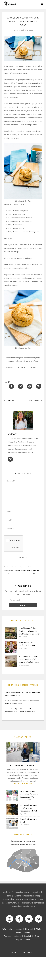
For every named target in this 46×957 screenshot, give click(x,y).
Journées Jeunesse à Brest (28, 820)
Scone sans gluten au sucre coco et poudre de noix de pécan (23, 21)
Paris (4, 929)
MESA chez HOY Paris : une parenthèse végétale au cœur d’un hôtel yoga (29, 659)
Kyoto (36, 936)
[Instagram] (9, 919)
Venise (39, 929)
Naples (19, 940)
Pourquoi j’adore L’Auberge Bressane (27, 643)
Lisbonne (17, 936)
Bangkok (27, 936)
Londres (19, 929)
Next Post (34, 400)
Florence (7, 936)
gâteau (33, 367)
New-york (29, 929)
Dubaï (27, 940)
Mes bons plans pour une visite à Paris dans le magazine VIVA (29, 794)
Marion (12, 434)
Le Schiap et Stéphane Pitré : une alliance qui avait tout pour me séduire (30, 631)
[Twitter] (29, 919)
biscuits (9, 367)
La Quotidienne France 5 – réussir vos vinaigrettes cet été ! (29, 808)
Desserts (21, 367)
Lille (10, 929)
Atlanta (27, 932)
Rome (18, 932)
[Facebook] (19, 919)
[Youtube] (38, 919)
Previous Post (14, 400)
